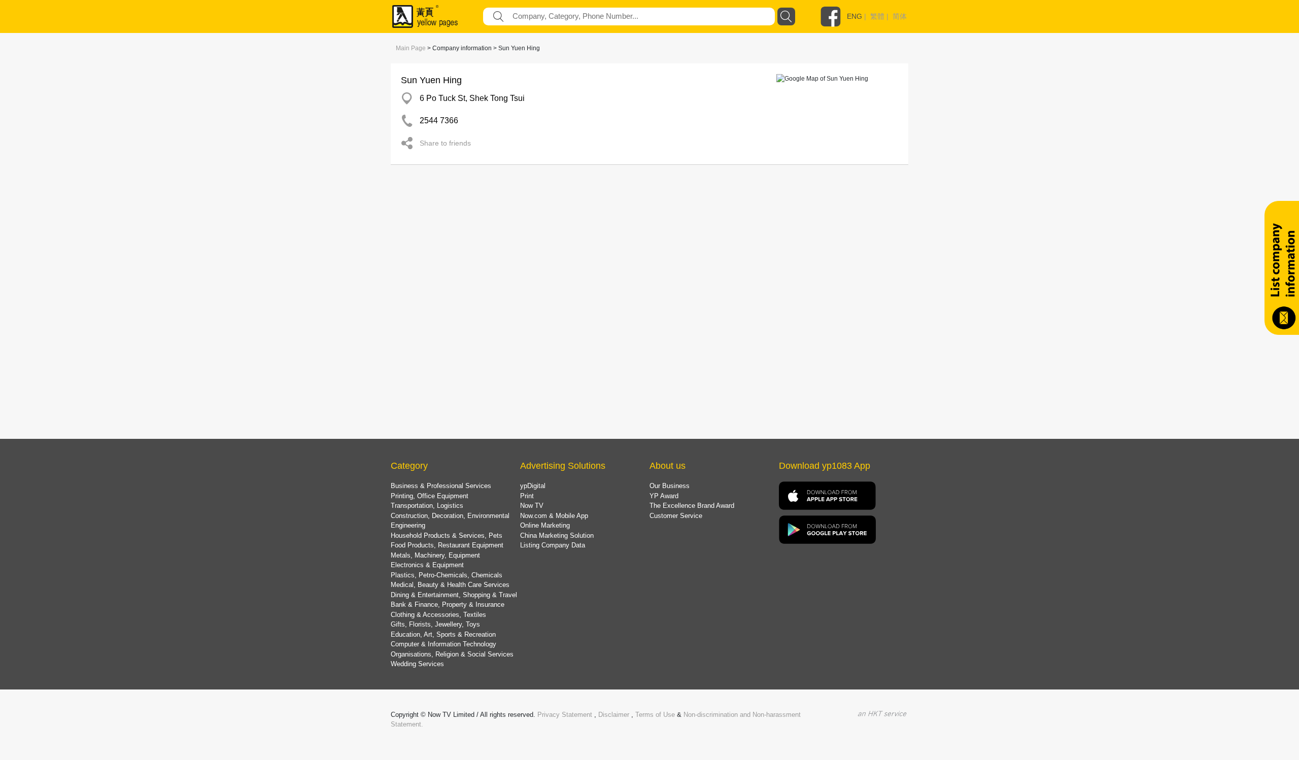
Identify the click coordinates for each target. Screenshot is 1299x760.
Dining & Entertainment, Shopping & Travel (454, 595)
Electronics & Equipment (427, 565)
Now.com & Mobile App (554, 516)
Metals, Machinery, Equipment (435, 555)
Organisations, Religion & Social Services (452, 654)
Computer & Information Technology (443, 644)
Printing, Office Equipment (429, 496)
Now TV (531, 505)
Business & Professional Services (441, 486)
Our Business (670, 486)
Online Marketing (545, 525)
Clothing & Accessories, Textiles (438, 614)
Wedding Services (417, 664)
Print (527, 496)
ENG (854, 16)
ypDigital (532, 486)
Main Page (411, 48)
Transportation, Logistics (427, 505)
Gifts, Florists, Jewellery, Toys (435, 624)
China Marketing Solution (557, 535)
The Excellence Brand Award (692, 505)
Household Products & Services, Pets (446, 535)
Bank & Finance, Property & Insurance (447, 604)
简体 (900, 16)
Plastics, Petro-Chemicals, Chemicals (446, 575)
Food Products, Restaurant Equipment (447, 545)
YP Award (664, 496)
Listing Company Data (552, 545)
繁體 (877, 16)
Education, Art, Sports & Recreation (443, 634)
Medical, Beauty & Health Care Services (450, 585)
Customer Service (676, 516)
